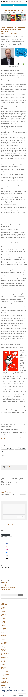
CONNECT (3, 530)
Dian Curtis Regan (4, 668)
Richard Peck (3, 664)
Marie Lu (3, 656)
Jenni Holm (3, 640)
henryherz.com (14, 10)
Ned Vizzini (3, 681)
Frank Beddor (4, 605)
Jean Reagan (3, 667)
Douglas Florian (4, 629)
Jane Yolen (3, 685)
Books (7, 459)
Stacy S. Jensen (5, 491)
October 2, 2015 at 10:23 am (6, 492)
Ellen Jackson (3, 647)
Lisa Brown (3, 614)
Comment (20, 516)
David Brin (3, 612)
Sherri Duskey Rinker (5, 672)
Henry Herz (11, 33)
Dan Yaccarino (4, 684)
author (18, 459)
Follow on (4, 543)
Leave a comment (5, 487)
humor (21, 459)
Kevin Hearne (3, 638)
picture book (7, 461)
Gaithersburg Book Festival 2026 (8, 587)
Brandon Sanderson (5, 674)
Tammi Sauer (3, 677)
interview (3, 461)
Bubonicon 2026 (5, 582)
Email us (3, 541)
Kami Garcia (3, 632)
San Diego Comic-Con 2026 (7, 584)
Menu (14, 5)
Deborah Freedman (5, 631)
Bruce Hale (3, 636)
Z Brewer (3, 611)
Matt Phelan (3, 665)
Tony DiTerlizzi (4, 625)
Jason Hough (3, 643)
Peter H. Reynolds (4, 671)
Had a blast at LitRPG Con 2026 (8, 585)
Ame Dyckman (4, 626)
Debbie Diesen (4, 622)
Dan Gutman (3, 635)
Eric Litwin (3, 654)
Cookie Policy (4, 691)
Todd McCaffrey (4, 658)
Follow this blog (6, 534)
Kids (13, 459)
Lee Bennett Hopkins (5, 642)
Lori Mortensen (4, 663)
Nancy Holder (4, 639)
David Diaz (3, 621)
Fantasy (10, 459)
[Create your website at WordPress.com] (14, 1)
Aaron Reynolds (4, 670)
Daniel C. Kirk (3, 649)
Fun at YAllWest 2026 (6, 589)
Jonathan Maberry (4, 657)
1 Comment (16, 33)
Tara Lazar (3, 650)
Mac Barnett (3, 603)
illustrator (24, 459)
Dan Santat (3, 675)
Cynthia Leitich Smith (5, 653)
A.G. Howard (3, 645)
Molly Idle (3, 646)
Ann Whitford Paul (4, 682)
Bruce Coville (3, 618)
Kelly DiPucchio (4, 624)
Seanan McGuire (4, 661)
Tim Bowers (3, 608)
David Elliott (3, 628)
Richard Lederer (4, 652)
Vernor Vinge (3, 679)
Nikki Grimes (3, 633)
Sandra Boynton (4, 610)
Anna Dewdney (4, 619)
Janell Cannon (4, 615)
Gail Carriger (3, 617)
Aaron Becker (4, 604)
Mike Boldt (3, 607)
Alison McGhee (4, 660)
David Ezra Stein (4, 678)
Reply (2, 496)
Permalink (12, 461)
